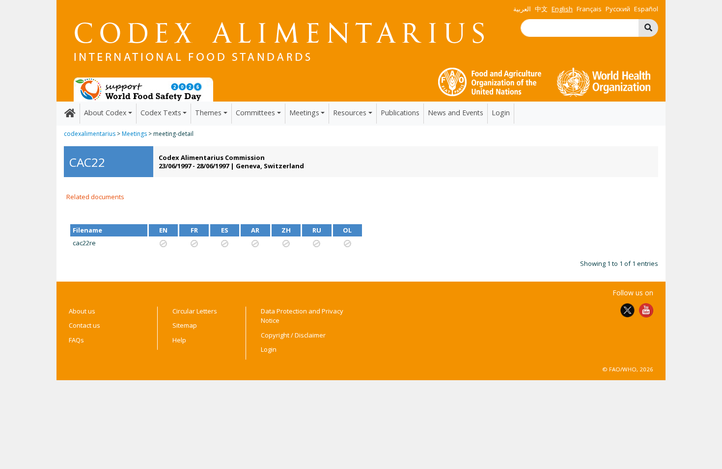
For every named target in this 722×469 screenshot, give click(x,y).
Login (501, 112)
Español (646, 8)
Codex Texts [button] (160, 112)
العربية (522, 8)
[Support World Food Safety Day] (143, 88)
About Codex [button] (105, 112)
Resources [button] (349, 112)
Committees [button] (255, 112)
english (562, 8)
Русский (618, 8)
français (589, 8)
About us (82, 311)
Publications (400, 112)
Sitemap (184, 325)
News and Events (455, 112)
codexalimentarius (89, 134)
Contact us (84, 325)
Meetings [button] (304, 112)
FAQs (76, 340)
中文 (541, 8)
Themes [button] (208, 112)
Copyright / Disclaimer (293, 335)
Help (179, 340)
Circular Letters (194, 311)
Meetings (134, 134)
